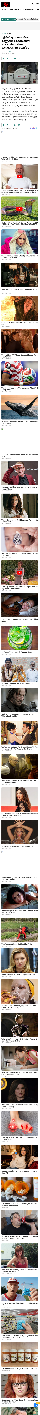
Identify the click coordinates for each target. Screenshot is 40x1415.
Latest (10, 9)
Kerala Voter (8, 52)
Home (4, 9)
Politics (17, 9)
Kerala (9, 33)
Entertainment (28, 9)
